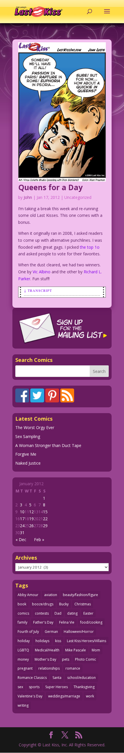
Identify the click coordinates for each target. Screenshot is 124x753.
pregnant (25, 668)
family (22, 622)
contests (42, 613)
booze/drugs (42, 604)
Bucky (64, 604)
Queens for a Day (50, 187)
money (23, 659)
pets (65, 659)
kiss (58, 640)
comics (23, 613)
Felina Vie (66, 622)
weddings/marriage (64, 696)
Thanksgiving (84, 686)
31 (22, 532)
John (28, 197)
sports (34, 686)
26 (31, 525)
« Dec (21, 539)
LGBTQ (23, 650)
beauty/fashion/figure (80, 594)
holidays (42, 640)
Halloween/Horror (79, 631)
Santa (56, 677)
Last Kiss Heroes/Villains (86, 640)
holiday (24, 640)
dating (72, 613)
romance (72, 668)
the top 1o (89, 247)
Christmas (82, 604)
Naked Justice (28, 463)
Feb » (39, 539)
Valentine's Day (30, 696)
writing (23, 705)
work (90, 696)
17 (22, 518)
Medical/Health (47, 650)
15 (45, 511)
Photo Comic (85, 659)
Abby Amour (28, 594)
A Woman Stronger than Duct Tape (48, 445)
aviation (50, 594)
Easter (88, 613)
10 (22, 511)
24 (22, 525)
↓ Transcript (38, 290)
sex (20, 686)
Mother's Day (45, 659)
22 (45, 518)
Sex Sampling (27, 436)
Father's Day (43, 622)
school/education (81, 677)
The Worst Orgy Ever (34, 427)
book (22, 604)
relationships (49, 668)
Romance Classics (32, 677)
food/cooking (91, 622)
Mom (96, 650)
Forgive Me (25, 454)
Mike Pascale (75, 650)
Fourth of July (28, 631)
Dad (58, 613)
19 (31, 518)
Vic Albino (41, 271)
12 (31, 511)
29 (45, 525)
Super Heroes (56, 686)
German (51, 631)
